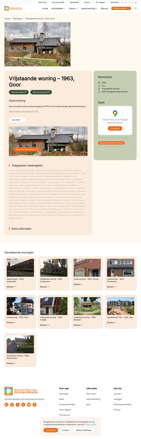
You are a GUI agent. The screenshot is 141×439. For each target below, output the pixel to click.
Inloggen (102, 2)
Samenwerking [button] (88, 8)
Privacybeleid (90, 424)
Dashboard (114, 2)
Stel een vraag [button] (17, 92)
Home (45, 8)
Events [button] (72, 8)
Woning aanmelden (120, 8)
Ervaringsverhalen (67, 404)
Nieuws (104, 8)
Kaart (61, 399)
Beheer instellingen (84, 430)
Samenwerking (93, 399)
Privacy (117, 409)
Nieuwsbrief (74, 2)
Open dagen (65, 409)
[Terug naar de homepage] (13, 8)
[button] (135, 8)
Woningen (64, 393)
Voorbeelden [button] (57, 8)
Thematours (64, 415)
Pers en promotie (58, 2)
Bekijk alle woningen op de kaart (111, 143)
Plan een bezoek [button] (40, 92)
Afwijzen (65, 430)
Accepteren (115, 128)
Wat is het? (42, 2)
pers (88, 404)
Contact (87, 2)
